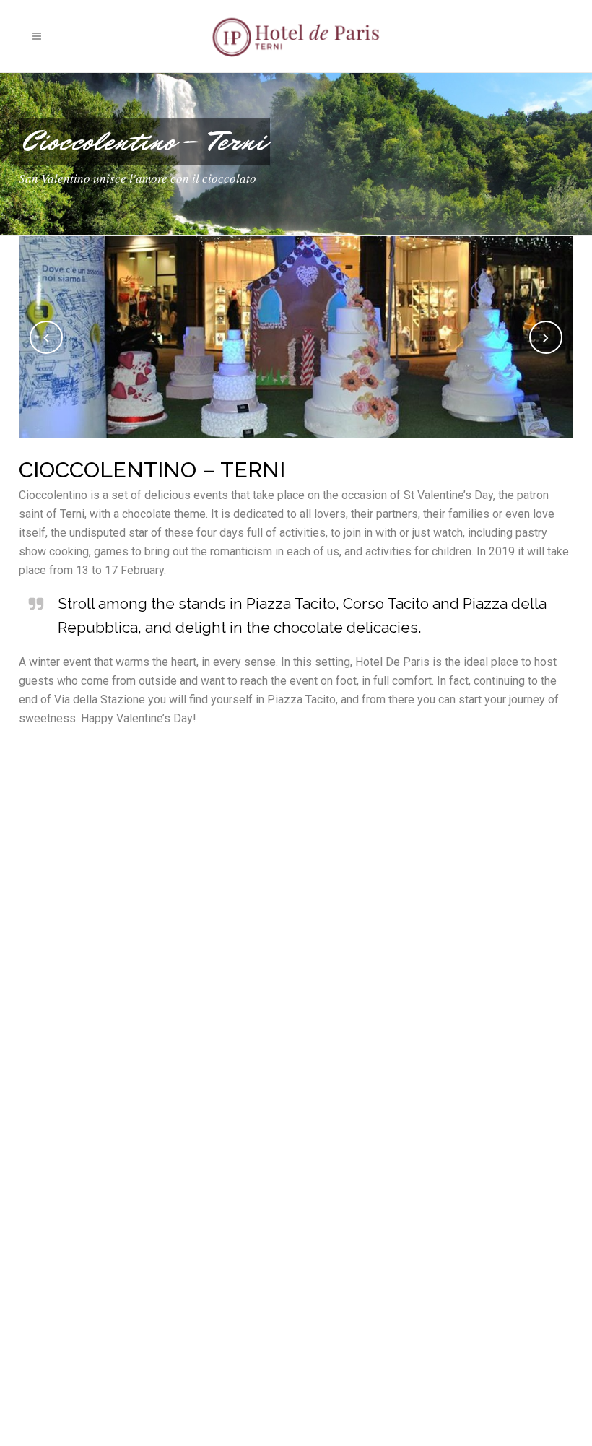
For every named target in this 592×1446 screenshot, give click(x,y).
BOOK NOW (498, 36)
